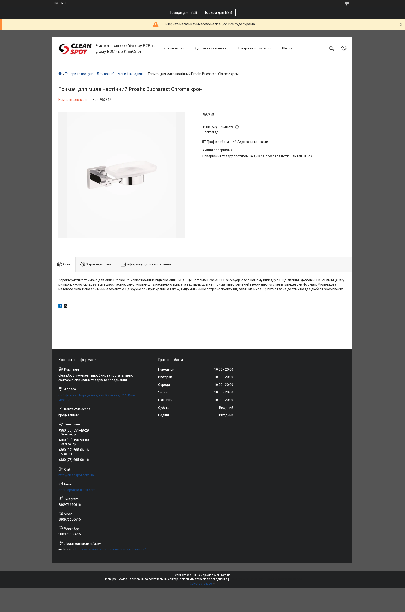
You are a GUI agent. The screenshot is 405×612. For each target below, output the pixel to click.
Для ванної (105, 74)
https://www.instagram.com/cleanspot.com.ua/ (110, 549)
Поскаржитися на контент (246, 579)
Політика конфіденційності (284, 579)
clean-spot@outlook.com (76, 490)
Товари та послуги (252, 48)
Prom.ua (225, 575)
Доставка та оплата (210, 48)
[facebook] (60, 306)
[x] (66, 306)
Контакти (171, 48)
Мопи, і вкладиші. (131, 74)
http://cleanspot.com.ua (76, 475)
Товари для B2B (218, 12)
